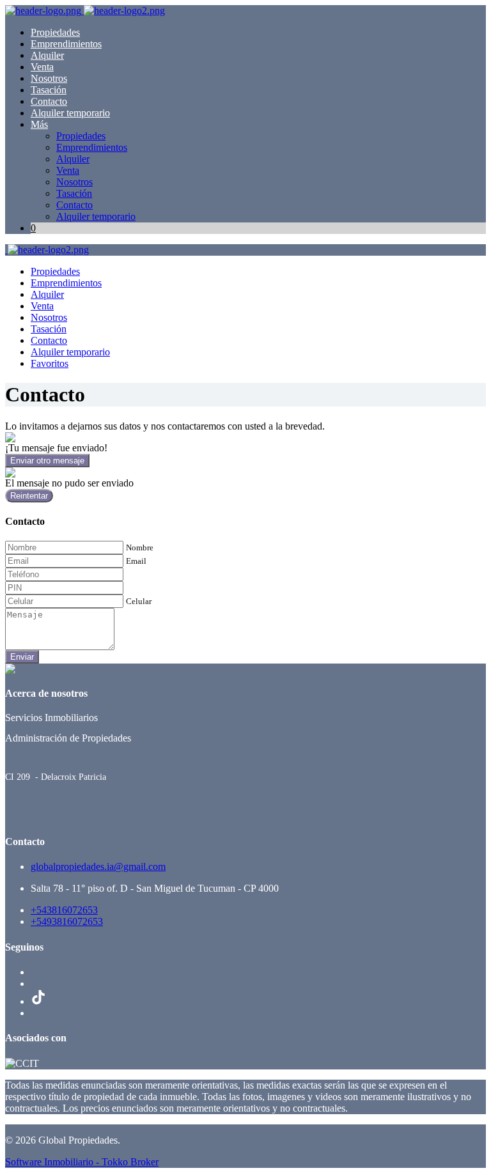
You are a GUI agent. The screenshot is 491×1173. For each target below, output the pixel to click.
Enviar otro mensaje (47, 460)
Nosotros (49, 78)
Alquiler (47, 55)
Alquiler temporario (70, 112)
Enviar (22, 657)
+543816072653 (64, 910)
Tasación (48, 89)
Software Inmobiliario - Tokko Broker (82, 1161)
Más (39, 124)
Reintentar (29, 496)
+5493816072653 (67, 921)
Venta (42, 66)
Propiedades (55, 32)
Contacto (49, 101)
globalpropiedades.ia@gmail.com (98, 866)
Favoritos (49, 363)
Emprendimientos (66, 43)
